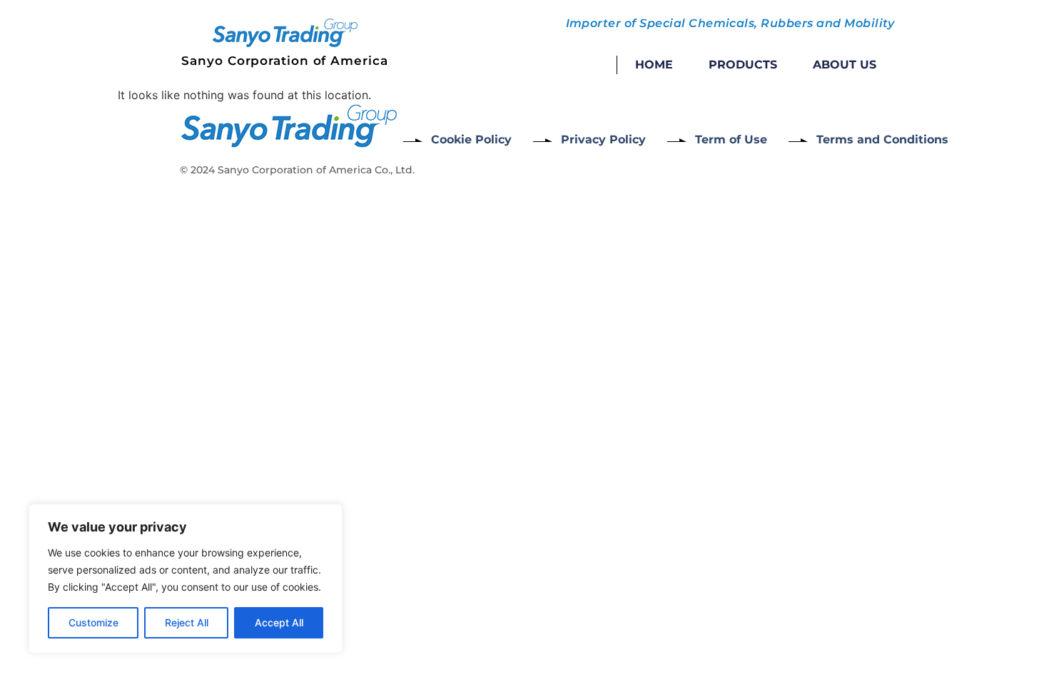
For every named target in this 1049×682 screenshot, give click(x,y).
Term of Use (731, 139)
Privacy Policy (603, 139)
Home (654, 64)
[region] (186, 578)
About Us (844, 64)
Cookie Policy (471, 139)
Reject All (186, 622)
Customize (93, 622)
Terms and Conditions (882, 139)
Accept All (279, 622)
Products (743, 64)
